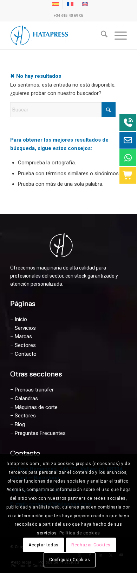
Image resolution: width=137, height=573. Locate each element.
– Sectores (23, 415)
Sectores (25, 345)
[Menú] (117, 35)
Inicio (21, 319)
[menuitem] (100, 35)
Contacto (26, 354)
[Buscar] (100, 35)
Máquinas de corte (36, 407)
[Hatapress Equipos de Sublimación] (56, 35)
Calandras (26, 398)
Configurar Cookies (69, 559)
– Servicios (23, 328)
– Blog (17, 424)
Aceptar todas (43, 545)
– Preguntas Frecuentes (38, 433)
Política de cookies (79, 533)
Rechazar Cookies (91, 545)
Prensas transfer (34, 390)
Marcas (23, 336)
